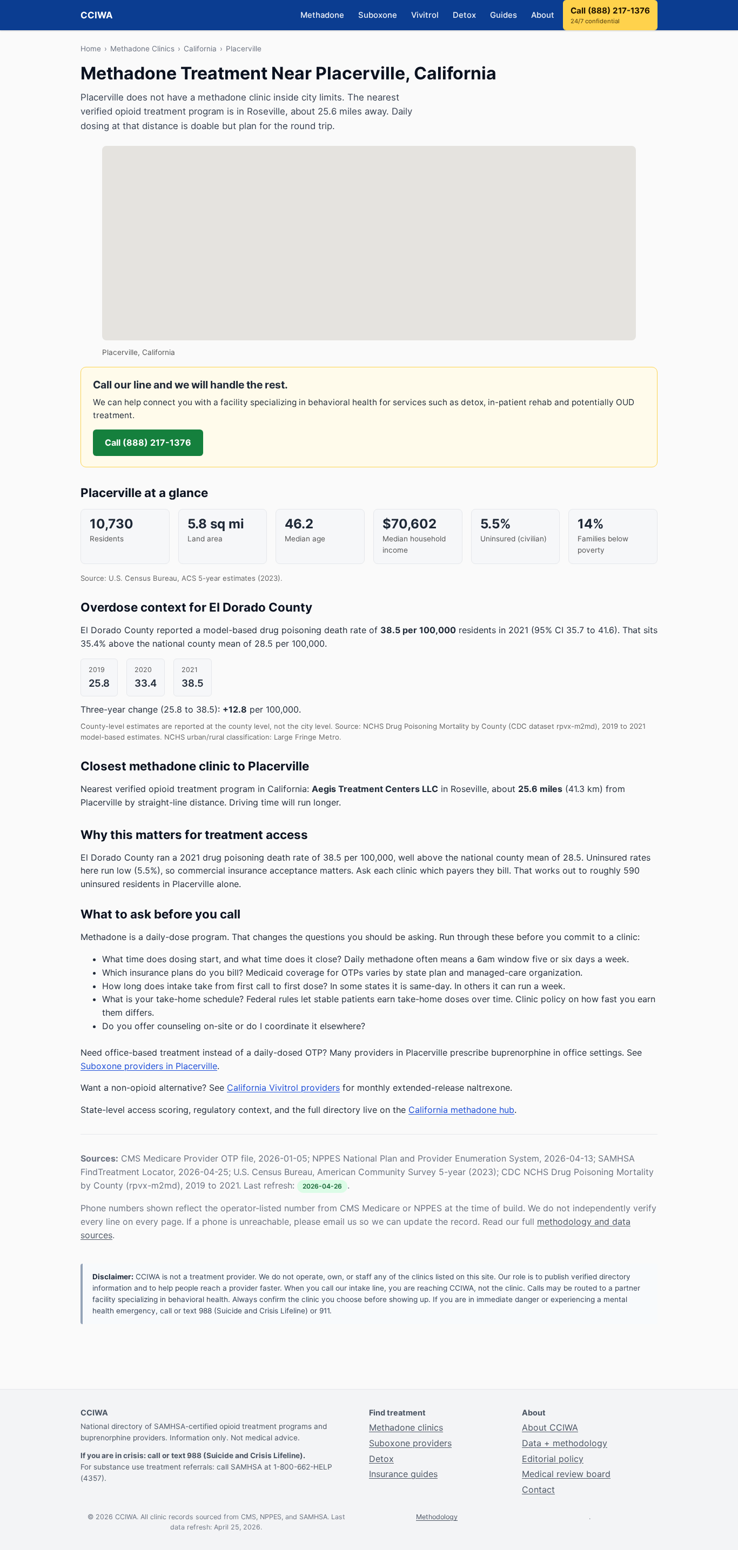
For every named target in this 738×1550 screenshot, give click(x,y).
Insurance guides (403, 1473)
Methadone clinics (406, 1427)
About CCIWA (550, 1427)
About (542, 15)
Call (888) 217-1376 (610, 15)
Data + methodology (564, 1443)
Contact (538, 1489)
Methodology (437, 1517)
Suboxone (377, 15)
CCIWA (96, 15)
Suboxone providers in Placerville (148, 1066)
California (200, 48)
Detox (464, 15)
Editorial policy (552, 1458)
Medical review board (566, 1473)
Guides (503, 15)
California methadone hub (461, 1109)
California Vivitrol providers (283, 1087)
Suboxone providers (410, 1443)
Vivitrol (425, 15)
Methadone (322, 15)
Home (90, 48)
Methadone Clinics (142, 48)
